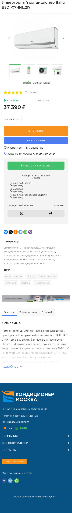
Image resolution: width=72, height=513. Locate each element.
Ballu (46, 83)
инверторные (42, 283)
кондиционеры (13, 276)
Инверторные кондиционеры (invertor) (27, 255)
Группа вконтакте (4, 480)
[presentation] (8, 38)
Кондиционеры (13, 251)
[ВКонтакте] (6, 232)
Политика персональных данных (20, 415)
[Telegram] (20, 232)
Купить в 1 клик (36, 140)
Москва (31, 276)
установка (10, 283)
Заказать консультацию (36, 165)
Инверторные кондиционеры (21, 263)
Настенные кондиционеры (39, 251)
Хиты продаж (47, 247)
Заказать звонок (14, 461)
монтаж (25, 283)
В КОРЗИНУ (36, 130)
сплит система (48, 276)
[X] (11, 232)
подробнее (10, 366)
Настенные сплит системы (38, 259)
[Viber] (30, 232)
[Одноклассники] (15, 232)
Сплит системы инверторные (21, 247)
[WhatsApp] (25, 232)
